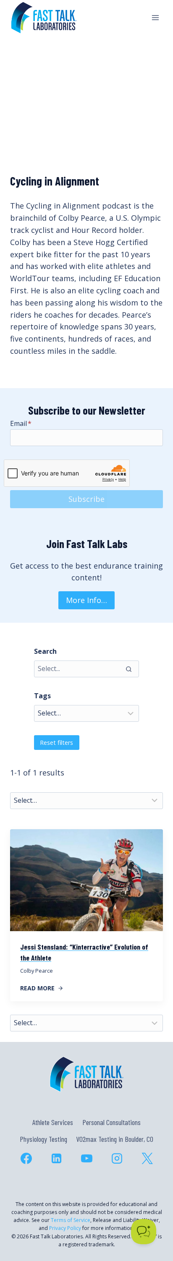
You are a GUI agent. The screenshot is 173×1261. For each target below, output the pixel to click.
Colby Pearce (36, 970)
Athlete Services (52, 1122)
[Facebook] (26, 1158)
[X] (147, 1158)
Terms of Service (70, 1220)
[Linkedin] (56, 1158)
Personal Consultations (111, 1122)
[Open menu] (155, 17)
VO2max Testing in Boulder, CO (114, 1139)
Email (20, 423)
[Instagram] (116, 1158)
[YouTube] (86, 1158)
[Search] (128, 669)
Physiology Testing (43, 1139)
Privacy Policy (65, 1228)
